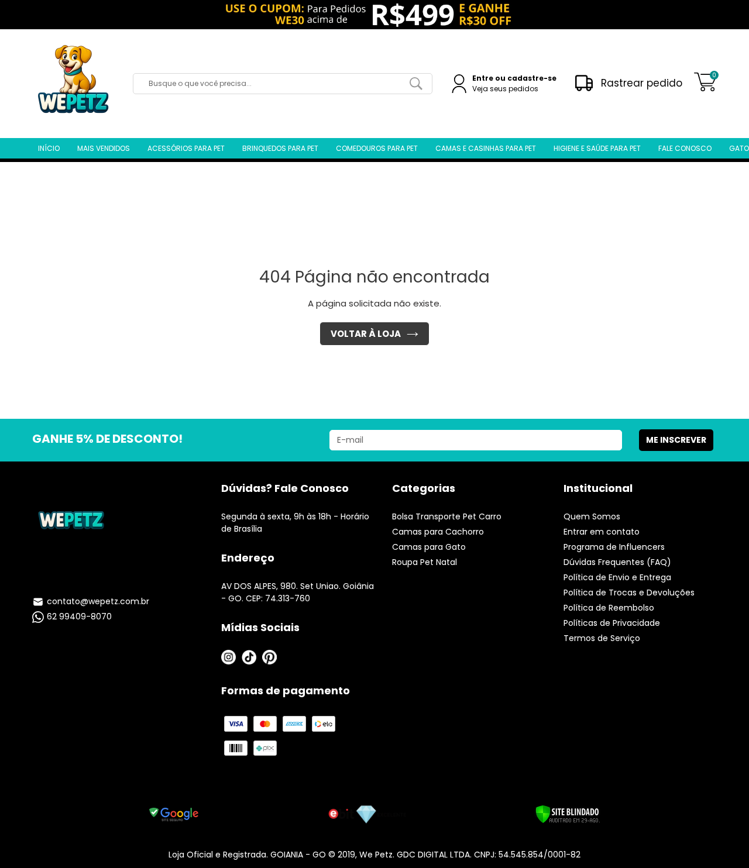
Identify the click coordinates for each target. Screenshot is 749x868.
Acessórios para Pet (186, 148)
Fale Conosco (685, 148)
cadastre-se (531, 78)
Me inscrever (676, 440)
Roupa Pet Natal (424, 562)
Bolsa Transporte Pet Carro (446, 516)
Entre (482, 78)
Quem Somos (592, 516)
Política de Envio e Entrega (617, 577)
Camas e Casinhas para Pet (485, 148)
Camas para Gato (429, 547)
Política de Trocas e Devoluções (629, 592)
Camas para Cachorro (438, 532)
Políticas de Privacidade (612, 623)
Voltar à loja (366, 334)
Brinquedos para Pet (280, 148)
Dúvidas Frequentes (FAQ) (617, 562)
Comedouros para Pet (377, 148)
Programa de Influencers (614, 547)
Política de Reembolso (609, 608)
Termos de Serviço (602, 638)
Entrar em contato (602, 532)
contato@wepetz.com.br (98, 601)
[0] (705, 88)
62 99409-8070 (79, 616)
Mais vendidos (103, 148)
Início (49, 148)
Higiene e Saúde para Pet (597, 148)
